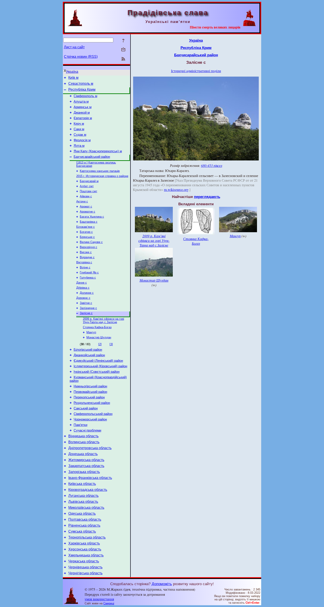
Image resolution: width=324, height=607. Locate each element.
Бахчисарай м (89, 181)
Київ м (73, 77)
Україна (72, 72)
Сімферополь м (85, 96)
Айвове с (86, 196)
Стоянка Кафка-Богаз (97, 327)
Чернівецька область (85, 567)
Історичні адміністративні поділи (196, 70)
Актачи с (82, 201)
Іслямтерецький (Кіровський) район (100, 366)
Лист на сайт (74, 47)
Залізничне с (88, 308)
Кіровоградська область (87, 490)
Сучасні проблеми (87, 430)
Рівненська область (84, 525)
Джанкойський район (89, 355)
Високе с (86, 252)
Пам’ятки (80, 425)
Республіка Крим (81, 89)
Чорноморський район (90, 419)
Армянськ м (82, 107)
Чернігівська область (85, 573)
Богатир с (86, 232)
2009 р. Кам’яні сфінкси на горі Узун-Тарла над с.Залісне (103, 320)
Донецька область (83, 454)
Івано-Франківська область (90, 478)
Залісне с (86, 313)
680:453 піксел (211, 165)
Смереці (108, 603)
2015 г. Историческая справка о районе (102, 176)
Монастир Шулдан (98, 337)
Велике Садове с (91, 242)
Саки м (79, 129)
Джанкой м (82, 112)
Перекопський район (89, 397)
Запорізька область (84, 472)
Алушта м (81, 101)
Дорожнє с (83, 298)
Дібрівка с (82, 287)
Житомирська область (86, 460)
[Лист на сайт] (123, 49)
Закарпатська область (86, 466)
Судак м (80, 134)
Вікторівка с (84, 262)
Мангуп (91, 332)
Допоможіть (162, 584)
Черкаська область (83, 561)
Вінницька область (83, 436)
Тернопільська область (87, 537)
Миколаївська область (86, 507)
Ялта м (79, 145)
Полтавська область (84, 519)
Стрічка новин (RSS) (81, 56)
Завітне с (86, 303)
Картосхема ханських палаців (100, 171)
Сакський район (86, 408)
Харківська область (84, 543)
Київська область (82, 484)
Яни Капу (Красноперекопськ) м (98, 151)
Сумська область (82, 531)
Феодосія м (82, 140)
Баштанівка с (88, 221)
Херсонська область (84, 549)
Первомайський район (90, 392)
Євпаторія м (83, 118)
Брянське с (87, 237)
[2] (100, 344)
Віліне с (85, 267)
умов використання (99, 599)
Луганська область (83, 496)
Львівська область (83, 501)
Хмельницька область (86, 555)
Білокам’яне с (85, 226)
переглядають (207, 196)
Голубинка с (88, 277)
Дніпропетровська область (90, 448)
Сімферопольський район (93, 414)
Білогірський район (88, 349)
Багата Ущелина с (92, 216)
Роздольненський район (92, 403)
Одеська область (82, 513)
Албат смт (87, 186)
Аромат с (86, 206)
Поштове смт (88, 191)
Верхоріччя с (88, 247)
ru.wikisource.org (176, 189)
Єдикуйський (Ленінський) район (98, 360)
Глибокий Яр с (89, 272)
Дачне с (81, 282)
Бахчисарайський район (92, 156)
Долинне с (87, 292)
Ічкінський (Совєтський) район (96, 371)
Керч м (79, 123)
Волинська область (83, 442)
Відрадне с (87, 257)
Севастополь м (80, 83)
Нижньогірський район (90, 386)
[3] (111, 344)
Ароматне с (87, 211)
